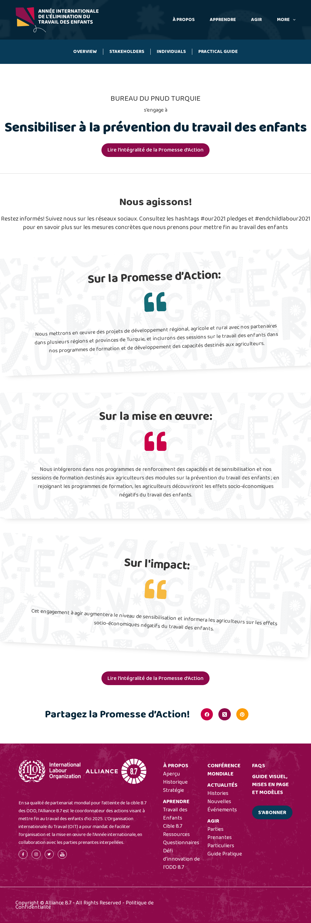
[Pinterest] (242, 714)
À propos (184, 19)
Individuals (171, 51)
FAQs (258, 765)
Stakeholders (126, 51)
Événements (222, 810)
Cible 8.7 (172, 826)
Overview (85, 51)
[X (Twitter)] (224, 714)
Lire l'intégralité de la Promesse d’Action (155, 150)
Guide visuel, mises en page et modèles (270, 784)
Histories (217, 793)
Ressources (176, 834)
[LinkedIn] (260, 714)
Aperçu (171, 774)
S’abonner (272, 812)
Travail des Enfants (175, 814)
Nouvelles (219, 801)
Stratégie (173, 790)
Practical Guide (218, 51)
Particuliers (220, 845)
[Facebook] (207, 714)
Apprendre (223, 19)
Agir (256, 19)
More (283, 19)
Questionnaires (181, 842)
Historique (175, 782)
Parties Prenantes (219, 833)
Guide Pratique (224, 854)
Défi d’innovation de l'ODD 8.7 (181, 859)
